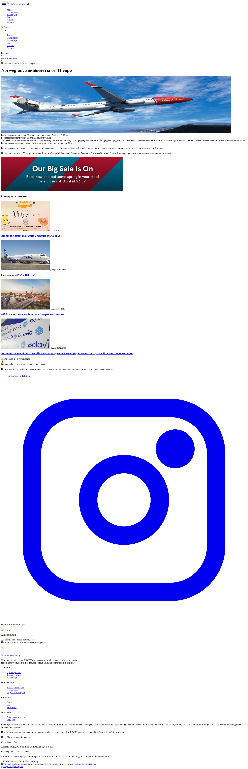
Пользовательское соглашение (48, 764)
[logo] (21, 4)
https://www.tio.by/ (103, 732)
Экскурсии (12, 12)
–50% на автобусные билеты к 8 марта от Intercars (32, 314)
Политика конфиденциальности (17, 764)
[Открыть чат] (2, 648)
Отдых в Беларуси (16, 692)
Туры (9, 9)
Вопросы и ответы (16, 717)
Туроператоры (14, 675)
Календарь (12, 14)
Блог (9, 17)
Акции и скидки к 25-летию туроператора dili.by (31, 235)
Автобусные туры (15, 687)
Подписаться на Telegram (17, 376)
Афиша (10, 22)
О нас (9, 702)
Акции (10, 19)
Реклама (11, 720)
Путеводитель (14, 672)
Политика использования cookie (80, 764)
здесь (168, 153)
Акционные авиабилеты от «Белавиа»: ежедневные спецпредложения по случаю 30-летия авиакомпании (67, 353)
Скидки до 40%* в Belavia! (18, 275)
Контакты (12, 707)
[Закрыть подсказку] (2, 627)
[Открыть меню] (6, 3)
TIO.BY (6, 761)
